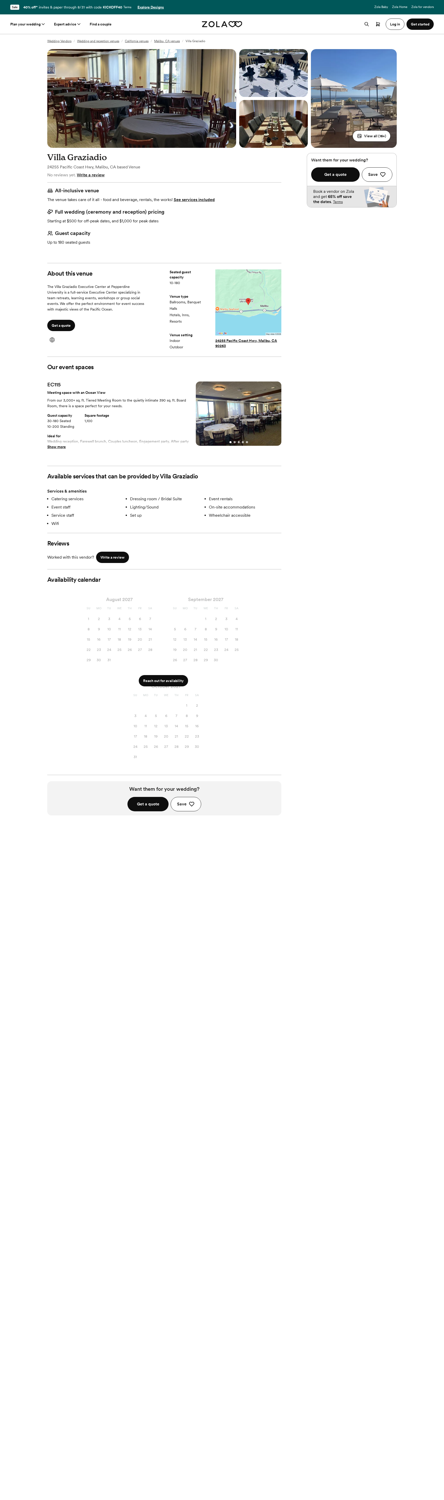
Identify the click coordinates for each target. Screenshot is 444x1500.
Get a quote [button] (61, 325)
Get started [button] (420, 24)
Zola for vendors (422, 7)
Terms (127, 7)
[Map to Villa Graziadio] (248, 303)
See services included (194, 199)
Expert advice (65, 24)
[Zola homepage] (222, 24)
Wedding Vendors (59, 41)
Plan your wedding (25, 24)
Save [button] (182, 804)
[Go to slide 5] (247, 442)
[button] (372, 136)
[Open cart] (378, 24)
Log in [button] (395, 24)
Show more (56, 447)
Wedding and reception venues (98, 41)
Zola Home (399, 7)
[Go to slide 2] (235, 442)
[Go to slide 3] (239, 442)
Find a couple (101, 24)
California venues (137, 41)
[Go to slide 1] (230, 442)
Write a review (91, 174)
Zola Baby (381, 7)
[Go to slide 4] (243, 442)
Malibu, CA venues (167, 41)
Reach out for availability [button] (163, 681)
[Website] (52, 340)
